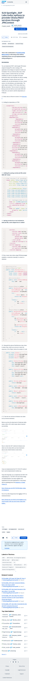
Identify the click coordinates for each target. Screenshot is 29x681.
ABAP (3, 557)
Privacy (7, 666)
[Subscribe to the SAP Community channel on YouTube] (15, 661)
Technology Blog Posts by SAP (9, 5)
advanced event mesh (6, 562)
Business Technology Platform (8, 569)
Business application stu (20, 567)
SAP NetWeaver (11, 43)
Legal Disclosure (22, 670)
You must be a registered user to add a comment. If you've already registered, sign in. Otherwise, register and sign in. (14, 544)
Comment (7, 548)
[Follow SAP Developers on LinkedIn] (18, 661)
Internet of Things (19, 43)
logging (8, 532)
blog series (5, 54)
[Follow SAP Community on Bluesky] (13, 661)
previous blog (21, 52)
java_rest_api (21, 529)
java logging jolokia (12, 529)
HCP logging (4, 529)
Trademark (7, 673)
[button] (3, 37)
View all (3, 654)
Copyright (7, 670)
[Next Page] (16, 571)
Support (22, 673)
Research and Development (7, 46)
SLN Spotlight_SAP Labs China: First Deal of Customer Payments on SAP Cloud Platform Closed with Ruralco (13, 597)
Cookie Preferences (7, 677)
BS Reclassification (17, 564)
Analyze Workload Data (6, 564)
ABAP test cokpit (15, 560)
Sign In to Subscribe (21, 29)
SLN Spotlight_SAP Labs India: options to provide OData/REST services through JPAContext (13, 18)
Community (10, 2)
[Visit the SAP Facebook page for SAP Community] (10, 661)
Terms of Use (22, 666)
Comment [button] (23, 537)
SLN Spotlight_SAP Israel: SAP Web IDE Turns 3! (13, 578)
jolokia (3, 532)
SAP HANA (4, 43)
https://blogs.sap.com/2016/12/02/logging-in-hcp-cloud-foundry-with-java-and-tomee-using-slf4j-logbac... (14, 501)
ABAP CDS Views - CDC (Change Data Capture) (16, 557)
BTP (25, 564)
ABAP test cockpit (5, 560)
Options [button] (15, 31)
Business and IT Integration (7, 567)
